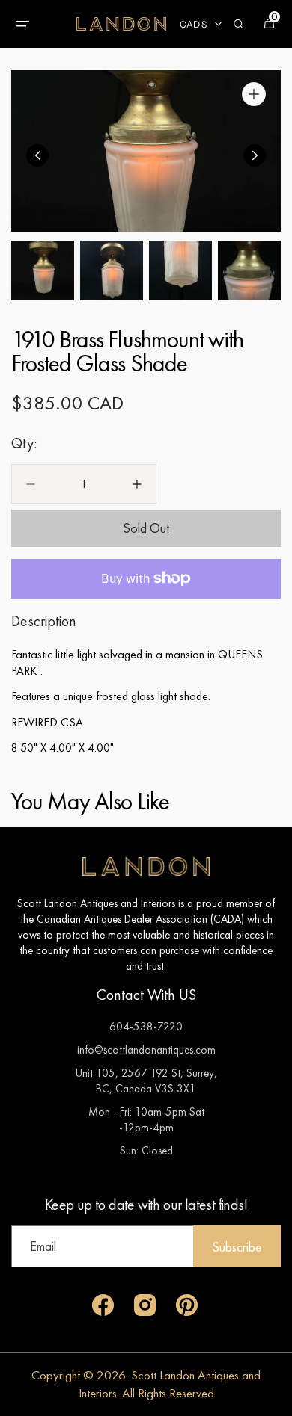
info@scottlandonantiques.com (146, 1049)
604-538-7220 (146, 1026)
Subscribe (237, 1246)
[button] (22, 23)
